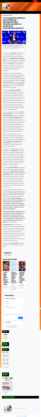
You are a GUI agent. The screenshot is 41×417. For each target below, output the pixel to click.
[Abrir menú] (2, 12)
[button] (32, 1)
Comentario (7, 305)
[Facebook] (38, 1)
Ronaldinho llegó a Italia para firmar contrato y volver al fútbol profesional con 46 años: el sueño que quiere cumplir (22, 277)
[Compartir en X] (7, 255)
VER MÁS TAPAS (5, 393)
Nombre (6, 301)
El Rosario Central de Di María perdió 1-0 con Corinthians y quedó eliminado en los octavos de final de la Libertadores (14, 277)
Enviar (20, 317)
